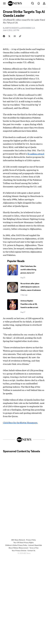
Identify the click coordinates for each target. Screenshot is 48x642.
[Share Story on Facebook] (4, 36)
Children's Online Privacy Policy (16, 545)
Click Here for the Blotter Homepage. (20, 422)
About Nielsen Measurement (18, 548)
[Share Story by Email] (15, 36)
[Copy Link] (20, 36)
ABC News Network (18, 540)
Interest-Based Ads (35, 545)
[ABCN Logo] (15, 3)
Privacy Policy (31, 540)
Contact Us (31, 551)
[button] (4, 3)
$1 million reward (36, 153)
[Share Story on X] (9, 36)
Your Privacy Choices (19, 551)
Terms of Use (33, 548)
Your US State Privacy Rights (23, 543)
